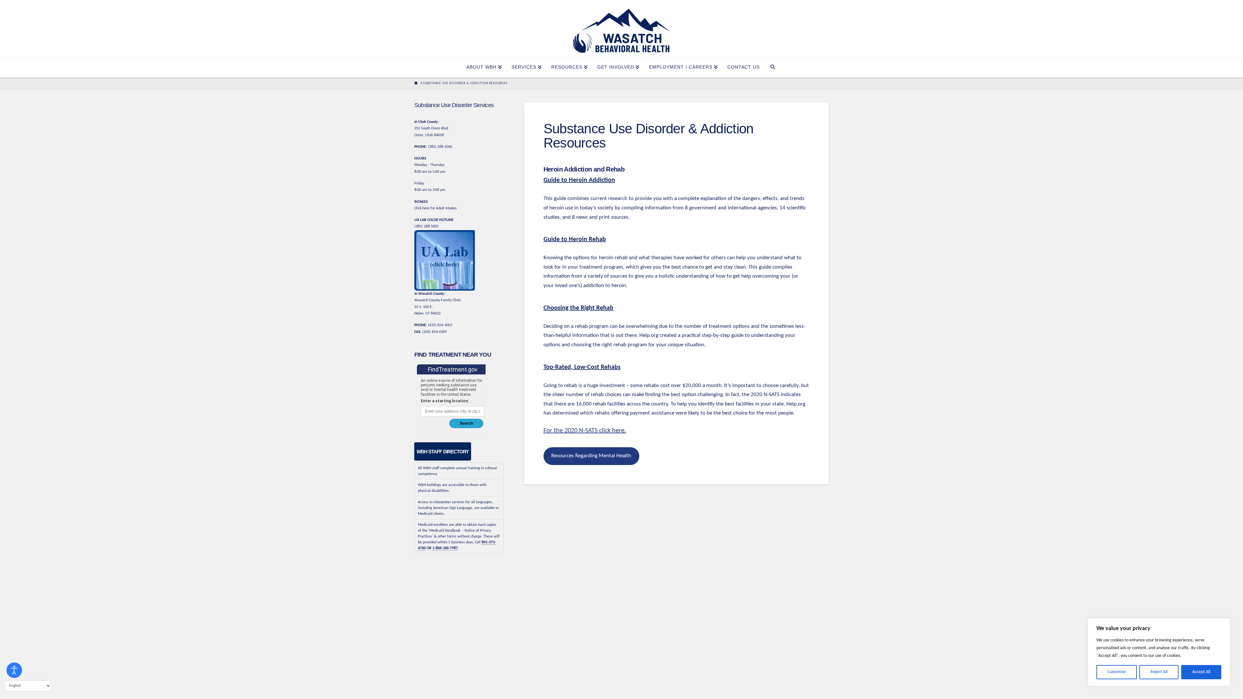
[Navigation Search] (772, 67)
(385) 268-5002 (426, 226)
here (618, 430)
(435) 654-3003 (440, 325)
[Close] (1223, 623)
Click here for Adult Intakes (435, 208)
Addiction (601, 180)
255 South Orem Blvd (431, 128)
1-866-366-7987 (445, 548)
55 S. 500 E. (423, 307)
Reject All (1159, 672)
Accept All (1201, 672)
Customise (1116, 672)
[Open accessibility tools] (14, 670)
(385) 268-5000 (440, 147)
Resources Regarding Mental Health (591, 456)
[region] (1159, 652)
